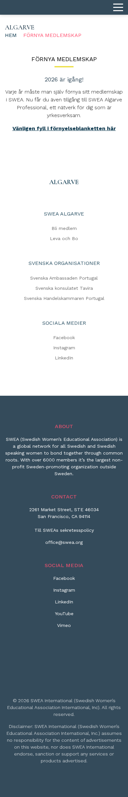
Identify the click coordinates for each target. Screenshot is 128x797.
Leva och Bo (64, 238)
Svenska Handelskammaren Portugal (64, 298)
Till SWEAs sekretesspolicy (64, 530)
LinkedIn (64, 357)
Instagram (64, 347)
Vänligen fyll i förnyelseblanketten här (64, 128)
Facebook (64, 337)
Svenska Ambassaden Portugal (64, 278)
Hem (11, 35)
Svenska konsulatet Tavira (64, 288)
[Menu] (118, 7)
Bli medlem (64, 228)
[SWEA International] (64, 7)
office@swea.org (64, 542)
